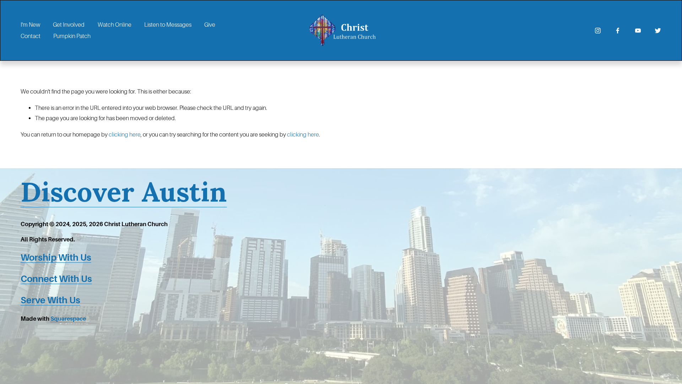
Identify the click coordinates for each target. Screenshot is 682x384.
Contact (30, 36)
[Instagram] (597, 30)
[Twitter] (657, 30)
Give (209, 24)
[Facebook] (617, 30)
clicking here (125, 134)
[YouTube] (638, 30)
